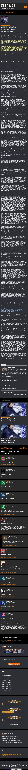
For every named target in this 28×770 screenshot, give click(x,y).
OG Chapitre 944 (7, 677)
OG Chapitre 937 (7, 690)
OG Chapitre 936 (7, 692)
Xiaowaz (8, 5)
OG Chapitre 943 (7, 679)
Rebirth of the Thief (5, 24)
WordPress (13, 765)
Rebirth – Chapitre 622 (8, 440)
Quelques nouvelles (8, 675)
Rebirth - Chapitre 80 (9, 31)
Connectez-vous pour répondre (8, 464)
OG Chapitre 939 (7, 686)
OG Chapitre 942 (7, 680)
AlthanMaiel (13, 29)
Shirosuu (8, 481)
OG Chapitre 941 (7, 682)
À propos (3, 364)
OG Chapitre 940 (7, 684)
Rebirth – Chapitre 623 (8, 419)
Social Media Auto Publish (9, 769)
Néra (4, 738)
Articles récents (10, 364)
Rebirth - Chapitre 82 (19, 33)
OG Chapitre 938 (7, 688)
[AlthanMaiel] (4, 371)
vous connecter (10, 640)
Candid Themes (14, 766)
